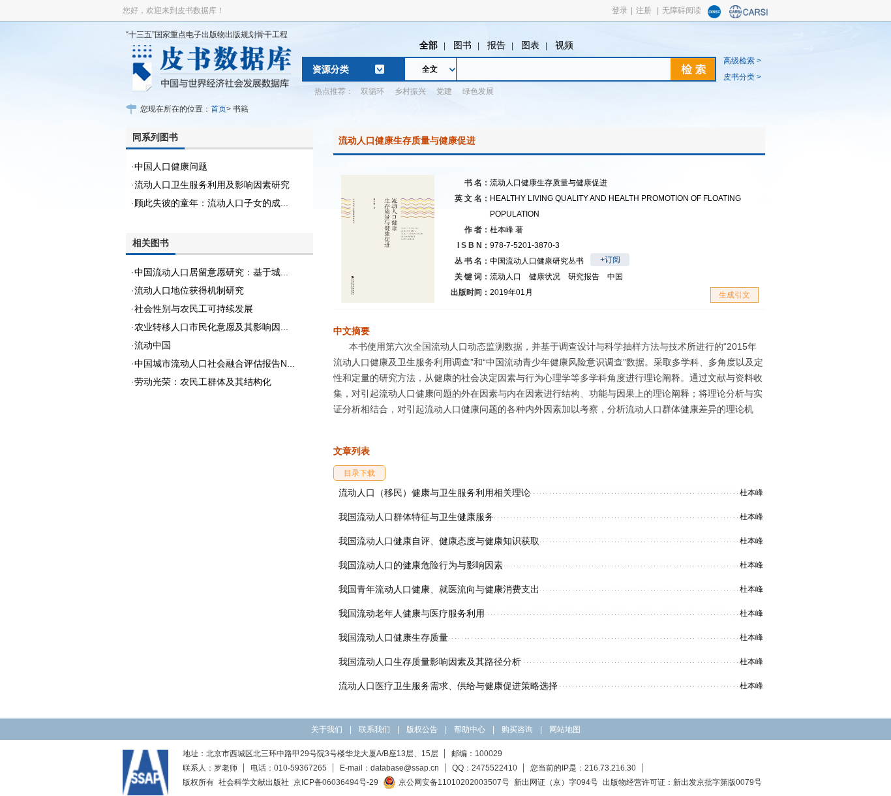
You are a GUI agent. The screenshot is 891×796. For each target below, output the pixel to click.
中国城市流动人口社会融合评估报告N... (214, 363)
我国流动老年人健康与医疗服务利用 (412, 613)
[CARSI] (748, 15)
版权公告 (422, 729)
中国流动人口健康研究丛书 (537, 261)
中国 (615, 276)
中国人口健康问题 (170, 166)
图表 (530, 45)
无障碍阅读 (681, 10)
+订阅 (610, 259)
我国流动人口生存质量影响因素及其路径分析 (430, 661)
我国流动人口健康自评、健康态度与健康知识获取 (439, 541)
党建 (444, 91)
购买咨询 (517, 729)
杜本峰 (506, 229)
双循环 (372, 91)
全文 (430, 69)
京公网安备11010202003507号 (454, 782)
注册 (644, 10)
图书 (462, 45)
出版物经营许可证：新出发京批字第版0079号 (682, 782)
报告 (496, 45)
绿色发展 (478, 91)
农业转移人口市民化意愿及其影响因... (211, 327)
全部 (428, 45)
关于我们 (326, 729)
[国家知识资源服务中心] (714, 15)
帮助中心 (469, 729)
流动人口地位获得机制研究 (189, 290)
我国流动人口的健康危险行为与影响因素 (421, 565)
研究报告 (583, 276)
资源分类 (330, 69)
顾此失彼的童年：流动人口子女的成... (211, 203)
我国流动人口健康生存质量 (393, 637)
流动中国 (152, 345)
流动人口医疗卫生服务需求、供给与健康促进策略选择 (448, 686)
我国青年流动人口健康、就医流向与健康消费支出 (439, 589)
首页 (218, 109)
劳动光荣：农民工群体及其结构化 (202, 381)
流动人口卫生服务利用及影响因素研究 (212, 184)
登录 (619, 10)
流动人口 (505, 276)
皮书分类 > (742, 77)
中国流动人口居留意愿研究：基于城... (211, 272)
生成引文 (734, 294)
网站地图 (565, 729)
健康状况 (544, 276)
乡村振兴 (410, 91)
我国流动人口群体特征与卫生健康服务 (416, 517)
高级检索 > (742, 60)
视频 (564, 45)
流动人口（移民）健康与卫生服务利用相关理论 (434, 492)
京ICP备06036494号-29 (336, 782)
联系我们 (374, 729)
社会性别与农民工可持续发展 (193, 308)
